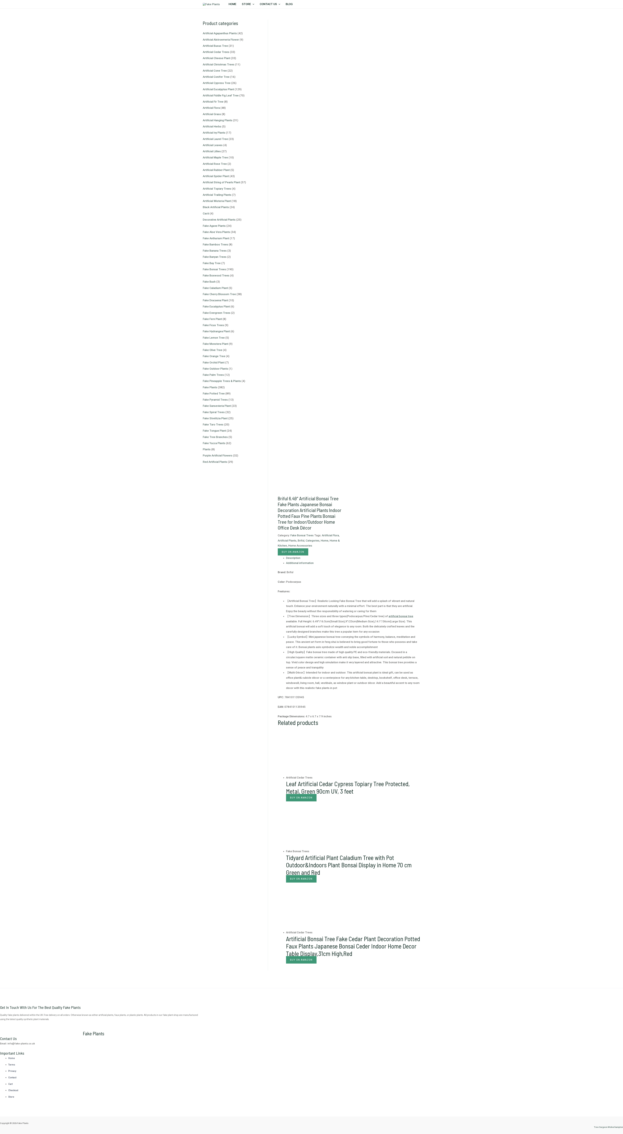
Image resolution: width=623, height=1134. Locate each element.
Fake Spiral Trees (214, 412)
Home (232, 4)
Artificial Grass (212, 114)
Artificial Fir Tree (213, 101)
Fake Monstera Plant (215, 343)
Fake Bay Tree (212, 263)
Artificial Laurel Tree (215, 139)
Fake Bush (209, 281)
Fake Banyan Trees (214, 256)
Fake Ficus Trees (213, 325)
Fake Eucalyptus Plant (216, 306)
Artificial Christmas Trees (218, 64)
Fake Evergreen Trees (216, 312)
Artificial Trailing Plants (217, 194)
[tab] (353, 558)
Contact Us (268, 4)
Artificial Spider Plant (216, 176)
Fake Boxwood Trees (216, 275)
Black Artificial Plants (216, 207)
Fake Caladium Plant (215, 288)
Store (246, 4)
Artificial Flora (211, 107)
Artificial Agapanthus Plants (220, 33)
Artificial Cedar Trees (216, 52)
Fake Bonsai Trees (214, 269)
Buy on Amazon (293, 552)
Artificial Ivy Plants (214, 132)
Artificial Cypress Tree (217, 83)
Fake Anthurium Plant (216, 238)
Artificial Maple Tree (215, 157)
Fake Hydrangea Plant (216, 331)
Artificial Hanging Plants (217, 120)
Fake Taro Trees (213, 424)
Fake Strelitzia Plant (215, 418)
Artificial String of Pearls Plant (221, 182)
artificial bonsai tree (401, 616)
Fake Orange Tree (214, 356)
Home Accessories (300, 545)
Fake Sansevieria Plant (217, 405)
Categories (312, 540)
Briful (301, 540)
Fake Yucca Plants (214, 443)
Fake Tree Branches (215, 437)
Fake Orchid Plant (214, 362)
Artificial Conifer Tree (216, 76)
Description (293, 558)
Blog (289, 4)
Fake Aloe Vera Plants (216, 232)
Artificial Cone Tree (215, 70)
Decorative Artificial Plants (219, 219)
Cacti (206, 213)
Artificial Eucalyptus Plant (218, 89)
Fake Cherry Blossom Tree (219, 294)
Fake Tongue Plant (214, 430)
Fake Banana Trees (215, 250)
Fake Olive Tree (212, 350)
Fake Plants (210, 387)
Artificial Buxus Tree (215, 45)
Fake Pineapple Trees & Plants (222, 381)
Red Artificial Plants (215, 461)
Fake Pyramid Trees (215, 399)
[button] (252, 4)
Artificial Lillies (212, 151)
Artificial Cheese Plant (216, 58)
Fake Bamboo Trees (215, 244)
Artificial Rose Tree (215, 163)
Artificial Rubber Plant (216, 170)
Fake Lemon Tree (214, 337)
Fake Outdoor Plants (215, 368)
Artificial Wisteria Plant (217, 201)
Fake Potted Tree (214, 393)
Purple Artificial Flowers (217, 455)
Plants (207, 449)
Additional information (300, 563)
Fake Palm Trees (213, 374)
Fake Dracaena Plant (215, 300)
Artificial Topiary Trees (217, 188)
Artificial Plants (287, 540)
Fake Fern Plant (212, 319)
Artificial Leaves (213, 145)
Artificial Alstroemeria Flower (221, 39)
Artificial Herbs (212, 126)
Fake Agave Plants (214, 225)
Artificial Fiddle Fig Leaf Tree (221, 95)
